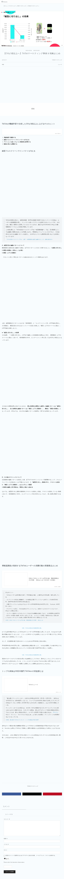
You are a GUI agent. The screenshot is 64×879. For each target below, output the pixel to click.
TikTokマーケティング (57, 60)
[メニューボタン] (62, 1)
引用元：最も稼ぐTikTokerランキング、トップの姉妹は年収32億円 (22, 719)
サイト (5, 850)
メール (6, 844)
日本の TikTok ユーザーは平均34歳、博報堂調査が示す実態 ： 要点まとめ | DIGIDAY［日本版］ (44, 579)
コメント (7, 819)
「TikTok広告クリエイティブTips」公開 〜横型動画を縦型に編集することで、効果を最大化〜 (29, 239)
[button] (11, 794)
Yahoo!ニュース (33, 684)
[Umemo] (4, 1)
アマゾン (55, 712)
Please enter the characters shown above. (14, 862)
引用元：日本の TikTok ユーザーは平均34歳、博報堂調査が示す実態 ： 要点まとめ (24, 620)
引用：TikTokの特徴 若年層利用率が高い (32, 628)
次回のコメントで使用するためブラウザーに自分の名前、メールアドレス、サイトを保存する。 (31, 855)
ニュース (60, 64)
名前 (6, 838)
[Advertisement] (32, 84)
